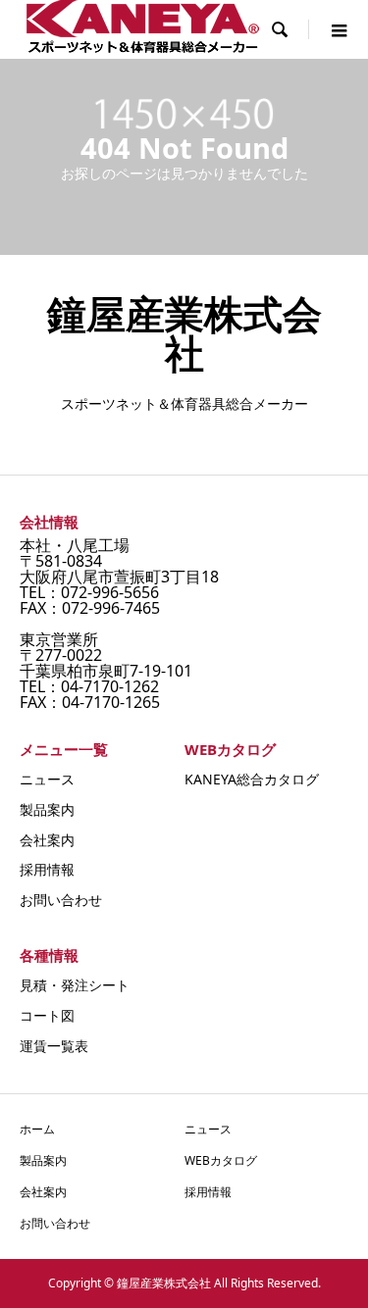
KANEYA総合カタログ (251, 779)
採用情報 (47, 869)
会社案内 (47, 839)
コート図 (47, 1015)
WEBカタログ (220, 1160)
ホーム (37, 1129)
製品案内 (47, 809)
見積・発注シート (75, 985)
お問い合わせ (61, 899)
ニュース (47, 779)
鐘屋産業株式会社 (184, 332)
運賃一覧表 (54, 1045)
